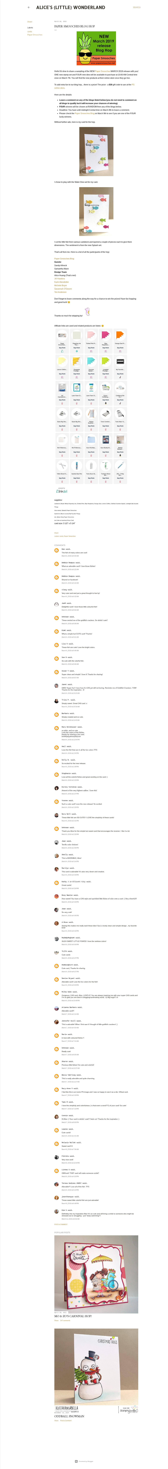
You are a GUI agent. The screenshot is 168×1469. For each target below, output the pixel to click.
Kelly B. (66, 760)
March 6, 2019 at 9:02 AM (70, 610)
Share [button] (29, 22)
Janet (65, 684)
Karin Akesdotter (61, 282)
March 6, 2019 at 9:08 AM (70, 623)
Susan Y (65, 671)
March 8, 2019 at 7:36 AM (70, 1149)
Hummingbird (67, 965)
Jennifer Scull (69, 1021)
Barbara (65, 713)
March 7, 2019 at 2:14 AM (70, 1014)
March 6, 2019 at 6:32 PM (70, 931)
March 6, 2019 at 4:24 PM (70, 888)
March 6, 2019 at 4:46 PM (70, 915)
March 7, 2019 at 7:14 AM (70, 1041)
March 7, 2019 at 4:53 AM (70, 1028)
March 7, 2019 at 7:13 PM (70, 1109)
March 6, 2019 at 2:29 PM (70, 807)
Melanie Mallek (69, 1143)
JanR (64, 603)
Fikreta (65, 1156)
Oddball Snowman (69, 1416)
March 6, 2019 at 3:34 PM (70, 875)
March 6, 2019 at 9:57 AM (70, 678)
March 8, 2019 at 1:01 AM (70, 1136)
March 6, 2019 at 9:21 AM (70, 637)
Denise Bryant (68, 978)
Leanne (65, 1129)
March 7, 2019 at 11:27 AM (70, 1082)
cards (29, 31)
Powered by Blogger (86, 1461)
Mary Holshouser (69, 727)
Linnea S (66, 1170)
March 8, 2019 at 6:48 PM (70, 1203)
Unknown (65, 617)
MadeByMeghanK (68, 938)
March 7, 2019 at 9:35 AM (70, 1055)
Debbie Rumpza (68, 563)
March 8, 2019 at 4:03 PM (70, 1176)
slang (64, 590)
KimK (64, 630)
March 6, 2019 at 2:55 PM (70, 848)
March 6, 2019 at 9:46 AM (70, 650)
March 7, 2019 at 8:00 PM (70, 1122)
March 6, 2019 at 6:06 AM (70, 556)
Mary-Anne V (67, 1089)
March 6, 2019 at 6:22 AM (70, 569)
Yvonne (65, 801)
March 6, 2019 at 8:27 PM (70, 971)
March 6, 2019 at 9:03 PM (70, 985)
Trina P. (66, 700)
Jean (64, 841)
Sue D (64, 657)
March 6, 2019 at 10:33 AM (71, 707)
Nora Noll (66, 814)
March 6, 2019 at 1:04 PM (70, 753)
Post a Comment (60, 1224)
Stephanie (66, 773)
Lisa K (65, 644)
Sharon (65, 1061)
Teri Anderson (60, 292)
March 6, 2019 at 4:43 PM (70, 902)
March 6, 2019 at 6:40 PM (70, 944)
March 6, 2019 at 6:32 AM (70, 596)
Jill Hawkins (59, 279)
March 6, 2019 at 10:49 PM (71, 1000)
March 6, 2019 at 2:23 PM (70, 780)
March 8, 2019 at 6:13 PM (70, 1190)
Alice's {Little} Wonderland (70, 7)
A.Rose (65, 922)
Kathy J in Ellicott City (73, 882)
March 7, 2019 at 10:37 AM (71, 1068)
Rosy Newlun (67, 895)
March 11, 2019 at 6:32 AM (70, 1219)
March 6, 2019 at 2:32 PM (70, 834)
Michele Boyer (60, 285)
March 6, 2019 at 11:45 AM (70, 720)
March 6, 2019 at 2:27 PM (70, 794)
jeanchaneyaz (68, 1197)
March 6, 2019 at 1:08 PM (70, 767)
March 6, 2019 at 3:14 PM (70, 861)
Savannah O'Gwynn (63, 289)
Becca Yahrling (69, 1075)
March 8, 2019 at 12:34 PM (71, 1163)
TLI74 (64, 951)
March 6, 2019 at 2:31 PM (70, 821)
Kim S (64, 1210)
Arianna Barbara (69, 1007)
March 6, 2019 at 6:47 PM (70, 958)
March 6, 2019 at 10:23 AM (71, 693)
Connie (65, 1116)
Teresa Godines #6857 (71, 1183)
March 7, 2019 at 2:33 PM (70, 1095)
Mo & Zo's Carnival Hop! (73, 1316)
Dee (63, 549)
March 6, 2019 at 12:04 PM (71, 740)
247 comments (65, 1320)
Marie (64, 1034)
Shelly (65, 855)
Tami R (65, 1102)
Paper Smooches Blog (84, 113)
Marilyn (65, 868)
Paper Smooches (34, 35)
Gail (64, 746)
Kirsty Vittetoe (69, 787)
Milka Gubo (67, 992)
